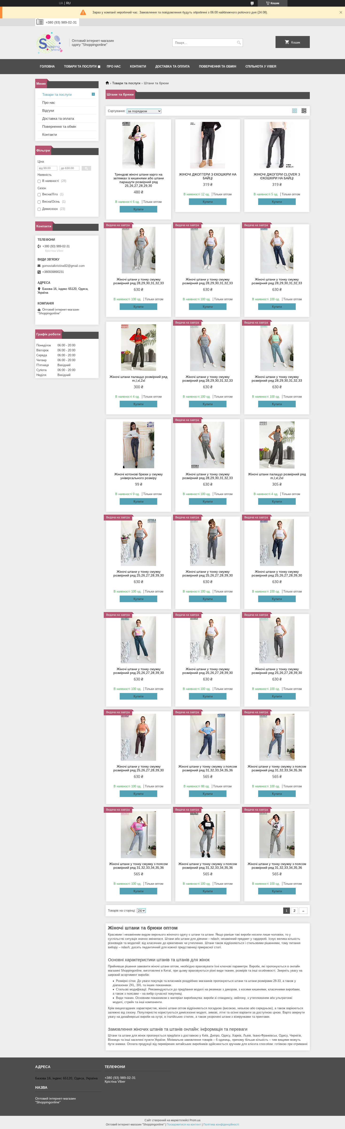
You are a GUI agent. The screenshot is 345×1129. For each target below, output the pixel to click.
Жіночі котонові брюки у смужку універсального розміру (138, 476)
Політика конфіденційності (221, 1124)
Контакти (138, 66)
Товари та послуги (80, 66)
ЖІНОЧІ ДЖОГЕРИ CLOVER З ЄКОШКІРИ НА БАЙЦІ (277, 176)
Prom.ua (195, 1120)
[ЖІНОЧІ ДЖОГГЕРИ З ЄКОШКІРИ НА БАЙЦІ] (208, 145)
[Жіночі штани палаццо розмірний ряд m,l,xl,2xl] (138, 347)
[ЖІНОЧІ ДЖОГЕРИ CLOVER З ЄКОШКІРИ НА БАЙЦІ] (277, 145)
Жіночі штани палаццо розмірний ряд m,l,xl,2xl (138, 378)
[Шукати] (239, 43)
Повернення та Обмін (217, 66)
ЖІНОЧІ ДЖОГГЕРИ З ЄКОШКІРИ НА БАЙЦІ (207, 176)
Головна (47, 66)
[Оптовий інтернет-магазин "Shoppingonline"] (50, 42)
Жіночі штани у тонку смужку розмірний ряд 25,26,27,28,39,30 (138, 573)
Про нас (114, 66)
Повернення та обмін (59, 126)
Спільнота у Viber (260, 66)
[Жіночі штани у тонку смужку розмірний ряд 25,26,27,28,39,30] (138, 542)
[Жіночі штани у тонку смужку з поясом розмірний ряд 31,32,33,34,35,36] (208, 737)
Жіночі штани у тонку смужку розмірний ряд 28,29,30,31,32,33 (138, 281)
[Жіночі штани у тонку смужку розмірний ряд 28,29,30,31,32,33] (138, 250)
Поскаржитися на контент (184, 1124)
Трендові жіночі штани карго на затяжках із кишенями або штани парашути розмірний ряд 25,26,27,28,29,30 (138, 180)
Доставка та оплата (172, 66)
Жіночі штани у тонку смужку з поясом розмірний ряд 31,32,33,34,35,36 (207, 768)
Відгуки (48, 110)
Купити (138, 209)
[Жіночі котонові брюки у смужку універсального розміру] (138, 444)
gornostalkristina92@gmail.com (63, 266)
